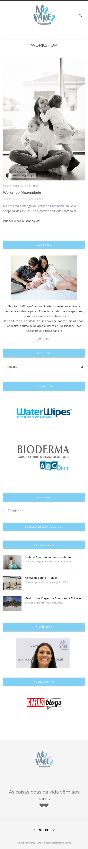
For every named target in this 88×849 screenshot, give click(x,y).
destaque (30, 602)
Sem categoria (33, 582)
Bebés (7, 186)
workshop (44, 45)
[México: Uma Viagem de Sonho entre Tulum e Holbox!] (12, 603)
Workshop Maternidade (22, 192)
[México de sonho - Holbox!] (12, 582)
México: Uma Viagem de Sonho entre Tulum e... (54, 598)
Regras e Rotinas (45, 561)
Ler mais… (44, 338)
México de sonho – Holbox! (41, 577)
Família (18, 186)
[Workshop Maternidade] (44, 119)
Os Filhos (32, 186)
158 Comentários (33, 199)
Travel (45, 582)
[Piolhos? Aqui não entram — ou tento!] (12, 562)
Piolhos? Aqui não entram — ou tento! (48, 557)
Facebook (15, 510)
